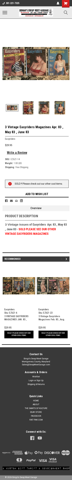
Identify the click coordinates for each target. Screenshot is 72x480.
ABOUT (36, 404)
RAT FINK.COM (36, 420)
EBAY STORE (36, 412)
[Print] (16, 200)
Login (31, 380)
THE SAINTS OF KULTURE (36, 408)
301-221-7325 (12, 3)
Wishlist (36, 376)
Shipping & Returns (36, 384)
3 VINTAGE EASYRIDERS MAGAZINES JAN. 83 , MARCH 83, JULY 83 (16, 319)
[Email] (11, 200)
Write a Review (17, 153)
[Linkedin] (21, 200)
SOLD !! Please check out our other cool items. (19, 334)
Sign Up (40, 380)
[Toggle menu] (5, 12)
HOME (36, 400)
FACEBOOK (36, 416)
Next (66, 63)
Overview (36, 208)
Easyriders (9, 309)
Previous (5, 63)
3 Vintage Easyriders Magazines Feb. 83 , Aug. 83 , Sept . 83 (52, 319)
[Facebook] (6, 200)
